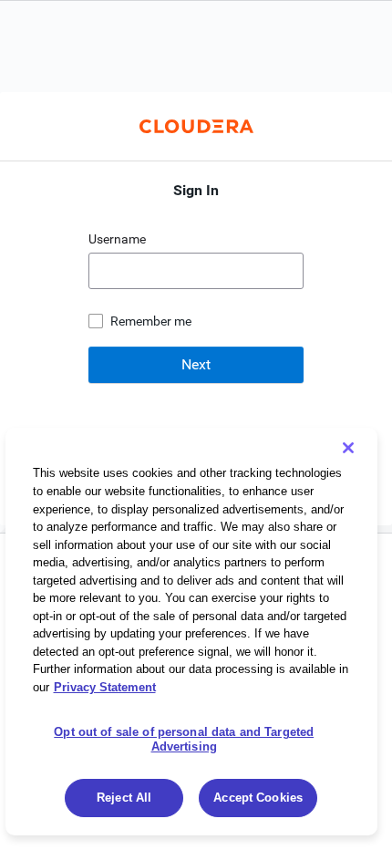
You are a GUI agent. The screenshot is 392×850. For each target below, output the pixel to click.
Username (118, 239)
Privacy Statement (105, 687)
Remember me (150, 321)
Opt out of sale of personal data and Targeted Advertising (184, 739)
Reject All (124, 797)
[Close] (348, 448)
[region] (191, 631)
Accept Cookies (258, 797)
